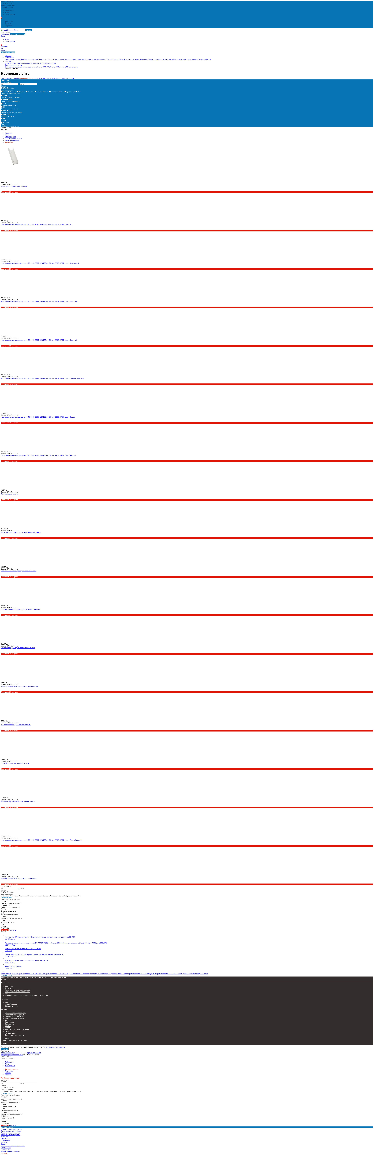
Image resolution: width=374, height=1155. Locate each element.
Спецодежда (10, 1033)
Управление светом (13, 59)
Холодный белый (57, 92)
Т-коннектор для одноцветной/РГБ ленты (18, 648)
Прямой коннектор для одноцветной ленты (18, 571)
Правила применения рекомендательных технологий (26, 995)
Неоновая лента (30, 67)
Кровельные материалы (14, 1018)
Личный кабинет (11, 1004)
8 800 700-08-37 (7, 2)
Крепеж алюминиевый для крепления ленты (19, 879)
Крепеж (8, 1026)
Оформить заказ (11, 1006)
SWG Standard (8, 88)
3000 (5, 99)
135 (9, 96)
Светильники (59, 59)
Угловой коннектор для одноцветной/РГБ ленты (20, 609)
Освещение (9, 58)
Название (8, 133)
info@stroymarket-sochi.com (39, 977)
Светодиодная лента (47, 63)
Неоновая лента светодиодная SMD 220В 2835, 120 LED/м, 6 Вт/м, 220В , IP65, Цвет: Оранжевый (40, 263)
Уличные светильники (94, 59)
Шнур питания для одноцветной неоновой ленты (21, 532)
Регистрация (10, 14)
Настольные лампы (132, 59)
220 (4, 103)
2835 (5, 111)
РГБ (79, 92)
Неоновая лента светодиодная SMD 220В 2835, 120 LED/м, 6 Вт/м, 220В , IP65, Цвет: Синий (38, 417)
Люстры (50, 59)
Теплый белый (42, 92)
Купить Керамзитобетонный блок (162, 974)
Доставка (8, 25)
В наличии (9, 142)
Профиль (23, 63)
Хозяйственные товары (14, 1035)
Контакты (9, 21)
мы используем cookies (55, 1047)
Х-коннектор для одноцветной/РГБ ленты (18, 802)
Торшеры (115, 59)
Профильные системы (30, 59)
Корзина (8, 1002)
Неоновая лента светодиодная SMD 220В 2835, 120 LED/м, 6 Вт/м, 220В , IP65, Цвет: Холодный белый (42, 378)
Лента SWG (54, 67)
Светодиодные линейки (14, 67)
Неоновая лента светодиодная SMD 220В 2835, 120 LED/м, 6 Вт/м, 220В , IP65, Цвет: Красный (39, 340)
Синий (5, 92)
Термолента (73, 67)
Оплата (8, 23)
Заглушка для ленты (9, 494)
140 (4, 96)
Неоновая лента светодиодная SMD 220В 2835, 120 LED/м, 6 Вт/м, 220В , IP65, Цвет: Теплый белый (41, 840)
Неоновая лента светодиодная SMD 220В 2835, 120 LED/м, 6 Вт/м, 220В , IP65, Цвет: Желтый (38, 455)
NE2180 (6, 122)
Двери (7, 1028)
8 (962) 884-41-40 (8, 5)
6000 (10, 99)
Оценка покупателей (13, 139)
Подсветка (43, 59)
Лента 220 (15, 63)
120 (8, 115)
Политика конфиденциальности (18, 990)
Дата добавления (12, 140)
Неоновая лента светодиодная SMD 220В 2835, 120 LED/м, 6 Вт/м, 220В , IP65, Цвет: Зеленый (39, 302)
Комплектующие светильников (185, 59)
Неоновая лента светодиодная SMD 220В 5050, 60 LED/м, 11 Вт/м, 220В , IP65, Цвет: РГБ (37, 225)
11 (7, 118)
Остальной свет (204, 59)
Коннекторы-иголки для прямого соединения (19, 686)
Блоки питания (33, 63)
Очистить (12, 930)
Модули (8, 63)
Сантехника (9, 1022)
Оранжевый (71, 92)
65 (4, 107)
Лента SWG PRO (43, 67)
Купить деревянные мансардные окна (192, 974)
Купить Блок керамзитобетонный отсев (133, 974)
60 (4, 115)
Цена (7, 135)
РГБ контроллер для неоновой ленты (16, 725)
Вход (7, 12)
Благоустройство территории (17, 1029)
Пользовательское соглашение (17, 992)
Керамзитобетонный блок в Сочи (30, 974)
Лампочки (144, 59)
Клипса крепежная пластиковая (14, 186)
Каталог (28, 30)
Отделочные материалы (15, 1015)
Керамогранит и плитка (14, 1017)
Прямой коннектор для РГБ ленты (15, 763)
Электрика (9, 1020)
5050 (10, 111)
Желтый (31, 92)
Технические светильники (75, 59)
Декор (109, 59)
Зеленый (13, 92)
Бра (104, 59)
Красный (22, 92)
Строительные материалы (15, 1013)
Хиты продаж (10, 137)
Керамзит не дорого (9, 974)
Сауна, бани (9, 1031)
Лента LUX (63, 67)
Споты (121, 59)
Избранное (13, 34)
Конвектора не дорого (107, 974)
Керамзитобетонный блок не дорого (59, 974)
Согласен (5, 1049)
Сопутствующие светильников (160, 59)
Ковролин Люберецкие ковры (86, 974)
